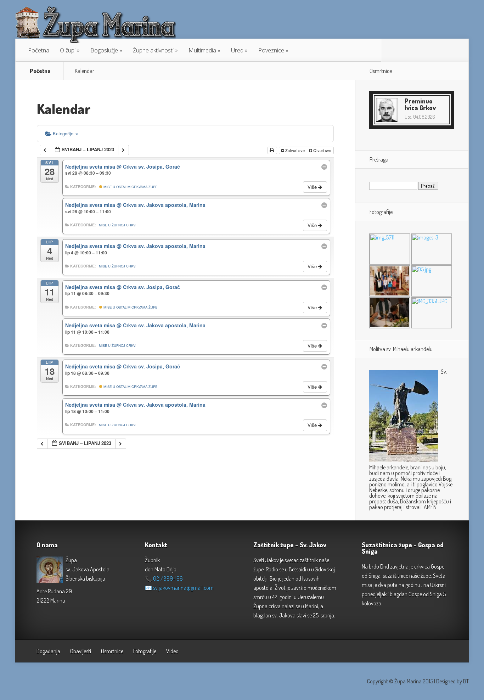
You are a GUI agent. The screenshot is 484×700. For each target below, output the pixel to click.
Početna (38, 50)
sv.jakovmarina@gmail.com (183, 587)
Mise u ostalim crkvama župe (129, 186)
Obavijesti (80, 651)
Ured (237, 50)
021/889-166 (168, 578)
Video (172, 651)
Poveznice (271, 50)
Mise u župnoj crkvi (117, 224)
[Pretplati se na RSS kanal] (392, 50)
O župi (67, 50)
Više (313, 187)
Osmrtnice (112, 651)
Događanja (48, 651)
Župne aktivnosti (153, 50)
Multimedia (202, 50)
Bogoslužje (104, 50)
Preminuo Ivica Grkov (420, 104)
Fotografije (144, 651)
